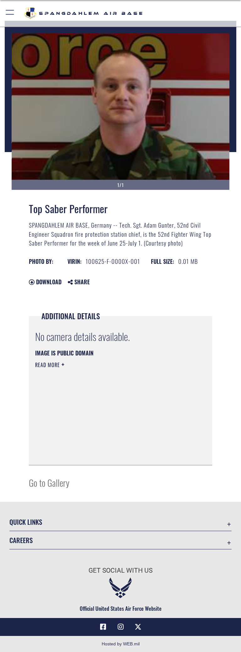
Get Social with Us (120, 570)
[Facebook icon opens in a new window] (103, 627)
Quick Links (25, 522)
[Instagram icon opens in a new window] (120, 627)
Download (48, 282)
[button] (10, 13)
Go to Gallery (49, 482)
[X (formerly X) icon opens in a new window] (138, 627)
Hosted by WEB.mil (121, 643)
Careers (21, 540)
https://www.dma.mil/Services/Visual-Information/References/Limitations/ (108, 413)
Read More (48, 365)
